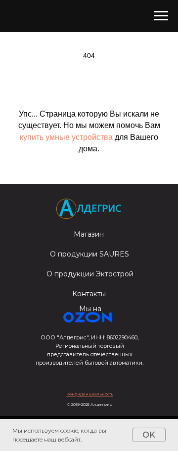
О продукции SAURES (89, 254)
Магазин (89, 234)
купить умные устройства (66, 137)
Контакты (89, 293)
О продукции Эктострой (90, 273)
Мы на (90, 308)
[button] (89, 393)
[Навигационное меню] (161, 16)
